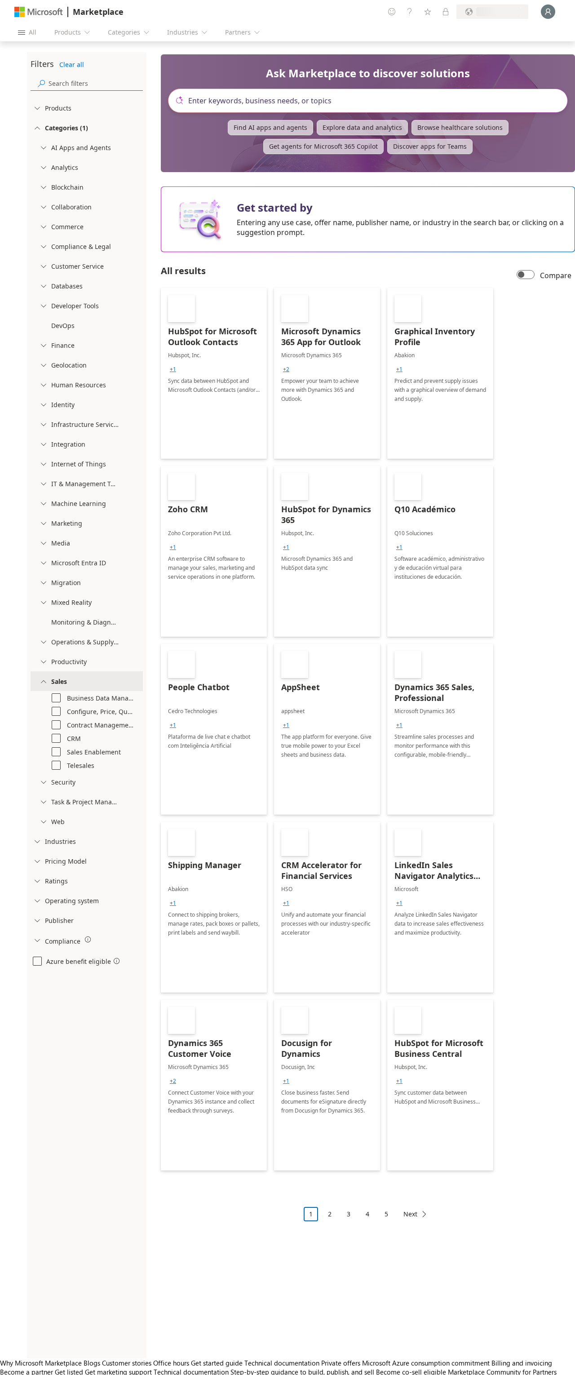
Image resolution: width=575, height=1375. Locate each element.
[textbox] (371, 100)
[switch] (525, 275)
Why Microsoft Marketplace (41, 1362)
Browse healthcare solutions (460, 127)
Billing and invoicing (521, 1362)
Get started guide (217, 1362)
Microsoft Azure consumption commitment (426, 1362)
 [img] (88, 939)
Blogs (92, 1362)
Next (410, 1214)
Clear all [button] (71, 64)
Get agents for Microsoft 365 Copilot (323, 146)
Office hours (171, 1362)
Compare (555, 275)
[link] (214, 373)
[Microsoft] (38, 12)
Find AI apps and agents (270, 127)
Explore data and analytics (362, 127)
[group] (173, 369)
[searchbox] (96, 83)
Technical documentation (281, 1362)
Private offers (340, 1362)
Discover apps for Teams (430, 146)
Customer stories (126, 1362)
